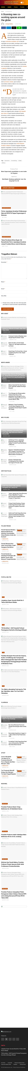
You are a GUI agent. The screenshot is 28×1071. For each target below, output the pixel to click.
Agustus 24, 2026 (12, 464)
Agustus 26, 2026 (5, 563)
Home (2, 11)
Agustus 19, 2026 (12, 509)
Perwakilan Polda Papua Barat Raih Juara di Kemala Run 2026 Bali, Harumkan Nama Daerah (18, 743)
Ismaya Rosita (9, 23)
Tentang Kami (23, 1064)
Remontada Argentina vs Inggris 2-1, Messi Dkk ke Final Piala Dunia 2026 (18, 735)
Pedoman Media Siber (19, 1062)
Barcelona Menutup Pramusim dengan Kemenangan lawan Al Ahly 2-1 (17, 726)
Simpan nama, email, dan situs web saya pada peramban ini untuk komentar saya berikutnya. (14, 303)
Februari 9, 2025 (5, 767)
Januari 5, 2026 (12, 356)
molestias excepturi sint (12, 41)
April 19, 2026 (12, 746)
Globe (20, 160)
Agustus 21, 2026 (6, 489)
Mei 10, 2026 (4, 217)
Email (3, 288)
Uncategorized (8, 11)
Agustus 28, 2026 (5, 838)
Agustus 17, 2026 (12, 519)
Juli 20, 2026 (11, 738)
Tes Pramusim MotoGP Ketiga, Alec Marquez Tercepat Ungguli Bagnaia (8, 772)
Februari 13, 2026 (12, 339)
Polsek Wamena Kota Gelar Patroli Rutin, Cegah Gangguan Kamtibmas (8, 545)
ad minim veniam (8, 82)
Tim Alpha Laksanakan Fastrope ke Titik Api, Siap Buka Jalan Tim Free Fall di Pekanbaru (13, 691)
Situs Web (3, 295)
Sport (19, 757)
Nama (3, 282)
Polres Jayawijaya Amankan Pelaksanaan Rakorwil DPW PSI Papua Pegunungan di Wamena (14, 213)
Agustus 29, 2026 (12, 456)
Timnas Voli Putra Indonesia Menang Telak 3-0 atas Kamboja (12, 718)
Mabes (9, 7)
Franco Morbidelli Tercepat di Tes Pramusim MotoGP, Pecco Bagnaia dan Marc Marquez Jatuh (8, 760)
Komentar (4, 262)
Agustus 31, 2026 (12, 390)
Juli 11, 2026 (11, 411)
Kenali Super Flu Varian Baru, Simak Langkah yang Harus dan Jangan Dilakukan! (18, 353)
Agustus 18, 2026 (5, 868)
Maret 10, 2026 (5, 246)
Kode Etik (10, 1062)
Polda (16, 7)
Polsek (20, 530)
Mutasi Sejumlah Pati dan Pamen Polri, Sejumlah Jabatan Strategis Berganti (17, 386)
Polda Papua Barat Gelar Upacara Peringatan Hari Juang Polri (11, 486)
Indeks (3, 7)
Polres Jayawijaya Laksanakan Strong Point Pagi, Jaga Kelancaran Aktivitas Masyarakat (12, 432)
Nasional (4, 803)
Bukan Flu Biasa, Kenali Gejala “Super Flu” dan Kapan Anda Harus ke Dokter (17, 344)
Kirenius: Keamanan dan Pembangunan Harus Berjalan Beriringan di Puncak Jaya (16, 461)
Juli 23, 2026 (11, 401)
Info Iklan (3, 1062)
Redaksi (15, 1064)
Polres (22, 7)
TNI (3, 597)
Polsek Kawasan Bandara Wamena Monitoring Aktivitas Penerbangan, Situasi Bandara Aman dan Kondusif (8, 533)
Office (3, 162)
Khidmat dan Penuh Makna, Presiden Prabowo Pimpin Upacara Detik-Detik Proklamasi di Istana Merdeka (12, 864)
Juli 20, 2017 (18, 23)
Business (7, 160)
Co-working (14, 160)
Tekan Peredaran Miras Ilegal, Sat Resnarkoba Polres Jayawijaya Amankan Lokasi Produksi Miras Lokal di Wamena (13, 242)
